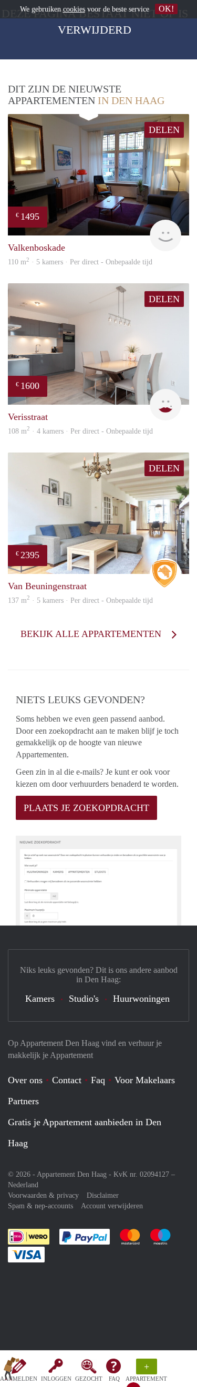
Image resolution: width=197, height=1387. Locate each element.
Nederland (23, 1185)
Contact (66, 1080)
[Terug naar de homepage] (11, 1371)
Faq (98, 1080)
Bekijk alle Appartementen (92, 634)
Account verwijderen (112, 1206)
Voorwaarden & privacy (43, 1195)
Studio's (84, 998)
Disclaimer (103, 1195)
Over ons (25, 1080)
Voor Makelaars (145, 1080)
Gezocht (88, 1378)
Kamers (40, 998)
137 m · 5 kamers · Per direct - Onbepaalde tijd (80, 600)
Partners (23, 1101)
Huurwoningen (141, 998)
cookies (74, 9)
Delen (164, 130)
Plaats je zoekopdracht (86, 808)
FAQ (114, 1378)
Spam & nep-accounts (40, 1206)
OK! (166, 8)
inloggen (56, 1378)
